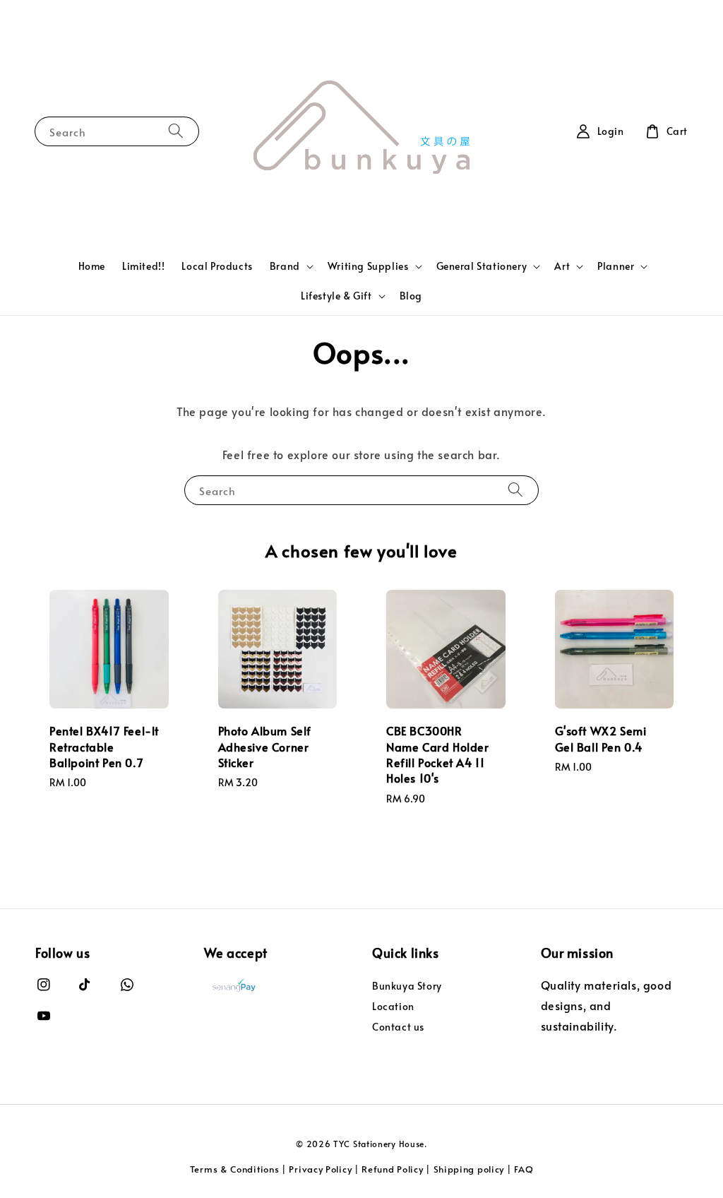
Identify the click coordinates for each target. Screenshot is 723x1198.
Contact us (398, 1026)
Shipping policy (469, 1169)
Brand (285, 266)
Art (562, 266)
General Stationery (481, 266)
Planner (615, 266)
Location (393, 1006)
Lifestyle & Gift (336, 296)
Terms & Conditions (235, 1169)
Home (91, 266)
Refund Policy (392, 1169)
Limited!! (143, 266)
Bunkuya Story (407, 986)
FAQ (523, 1169)
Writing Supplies (368, 266)
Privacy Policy (320, 1169)
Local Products (216, 266)
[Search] (175, 131)
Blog (411, 295)
